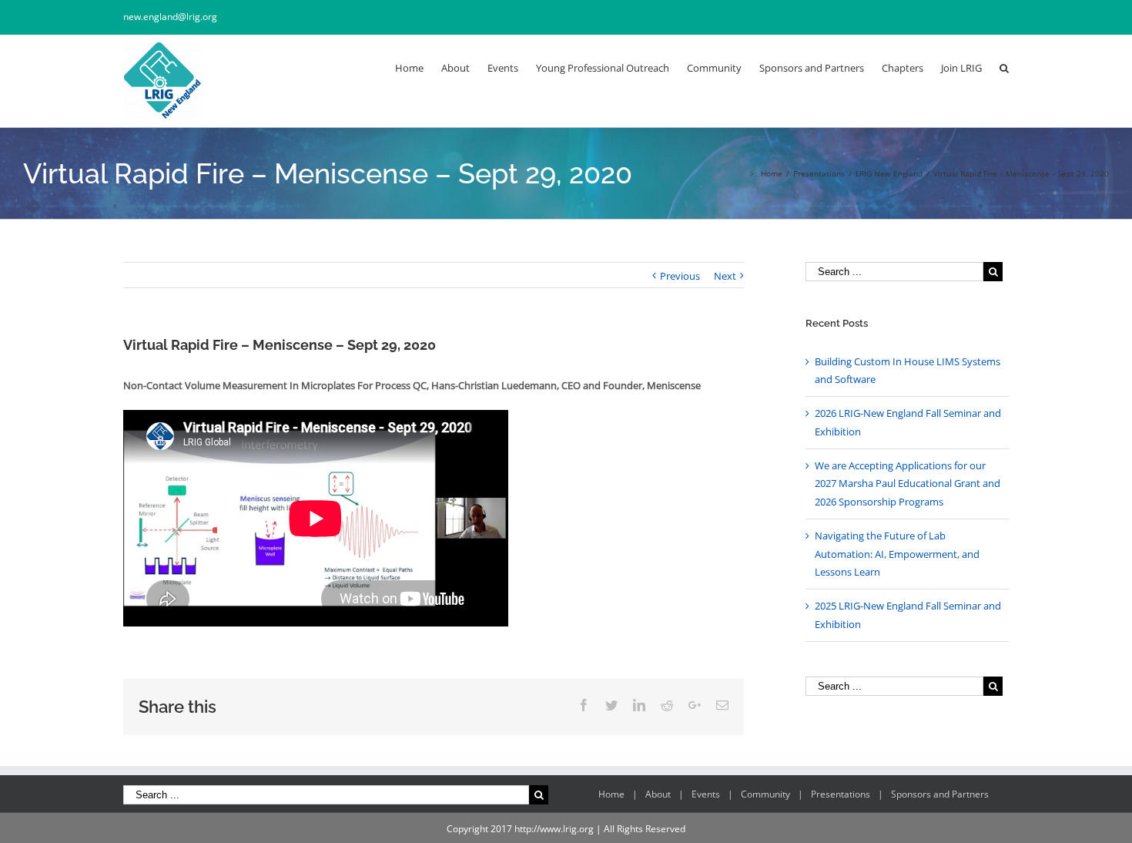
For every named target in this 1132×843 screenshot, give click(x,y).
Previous (680, 276)
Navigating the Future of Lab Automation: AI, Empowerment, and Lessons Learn (897, 554)
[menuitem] (418, 67)
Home (611, 794)
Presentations (840, 794)
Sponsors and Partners (940, 794)
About (658, 794)
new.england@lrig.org (170, 16)
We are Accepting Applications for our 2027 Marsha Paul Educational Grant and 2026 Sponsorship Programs (907, 483)
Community (765, 794)
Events (706, 794)
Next (725, 276)
